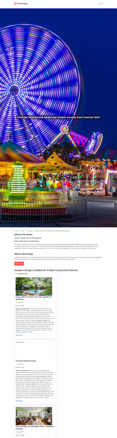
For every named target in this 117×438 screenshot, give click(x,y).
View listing (19, 335)
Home (16, 231)
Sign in (101, 3)
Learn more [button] (19, 263)
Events (23, 231)
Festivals (29, 231)
